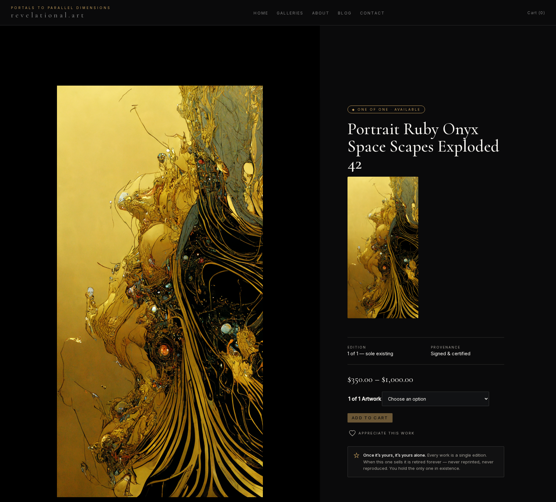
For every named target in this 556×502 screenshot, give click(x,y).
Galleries (290, 13)
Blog (345, 13)
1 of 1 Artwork (364, 398)
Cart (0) (536, 12)
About (321, 13)
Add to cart (370, 417)
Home (261, 13)
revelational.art (61, 12)
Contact (372, 13)
